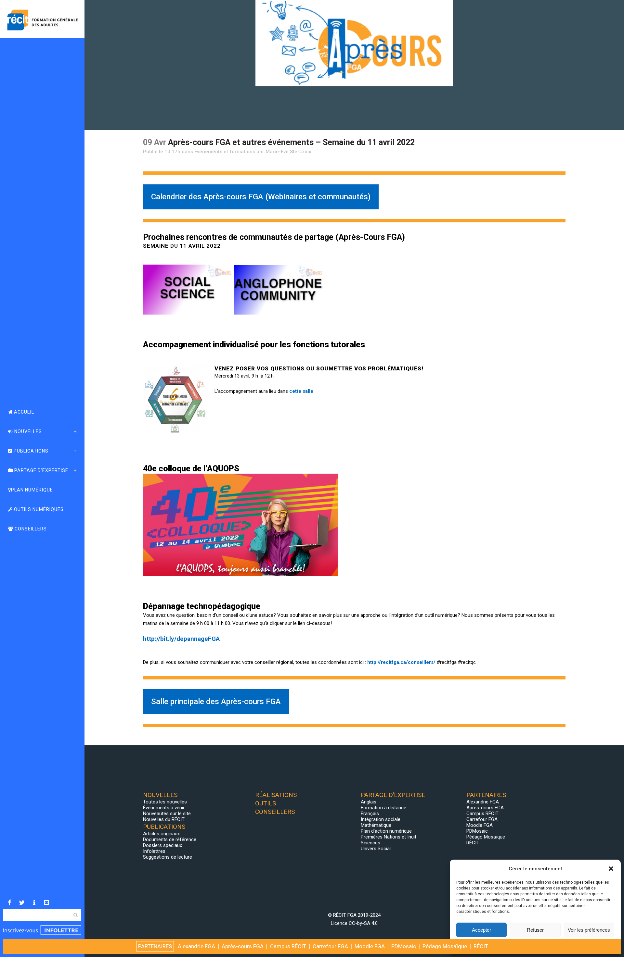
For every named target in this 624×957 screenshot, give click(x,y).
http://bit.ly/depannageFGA (181, 638)
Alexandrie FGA (482, 802)
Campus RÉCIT (482, 813)
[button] (611, 868)
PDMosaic (477, 831)
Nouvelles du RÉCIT (164, 819)
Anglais (368, 802)
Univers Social (376, 848)
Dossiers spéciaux (162, 845)
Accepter (481, 930)
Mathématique (376, 825)
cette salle (301, 391)
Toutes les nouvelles (165, 802)
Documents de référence (169, 839)
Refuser (535, 930)
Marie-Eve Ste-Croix (288, 152)
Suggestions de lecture (167, 857)
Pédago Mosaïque (485, 837)
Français (370, 813)
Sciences (370, 843)
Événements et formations (224, 152)
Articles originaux (161, 834)
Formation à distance (383, 808)
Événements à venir (164, 808)
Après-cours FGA (485, 808)
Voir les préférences (589, 930)
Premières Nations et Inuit (388, 837)
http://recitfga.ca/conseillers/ (401, 662)
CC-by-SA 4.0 (363, 923)
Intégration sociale (380, 819)
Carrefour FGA (482, 819)
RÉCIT (472, 843)
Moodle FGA (479, 825)
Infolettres (154, 851)
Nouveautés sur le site (167, 813)
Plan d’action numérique (386, 831)
